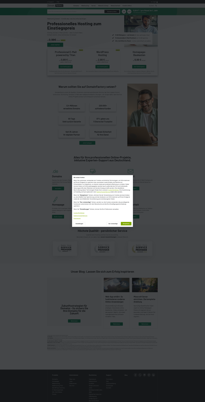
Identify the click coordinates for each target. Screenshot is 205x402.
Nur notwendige (113, 223)
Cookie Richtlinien (113, 190)
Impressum (77, 218)
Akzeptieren (126, 223)
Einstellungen (79, 223)
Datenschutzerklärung (103, 192)
